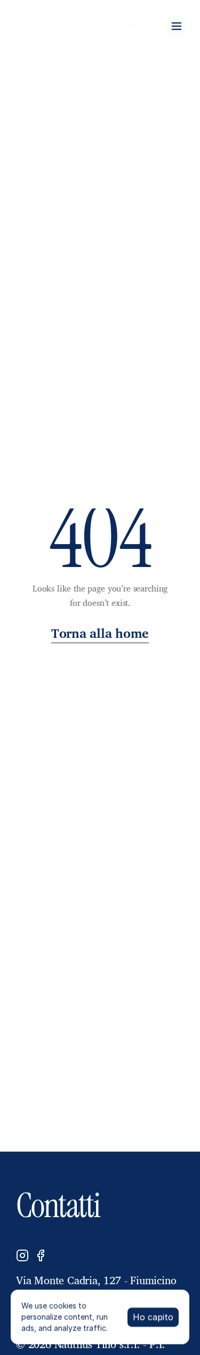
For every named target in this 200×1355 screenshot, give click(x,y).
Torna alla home (100, 633)
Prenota (145, 26)
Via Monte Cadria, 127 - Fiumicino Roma (97, 1288)
